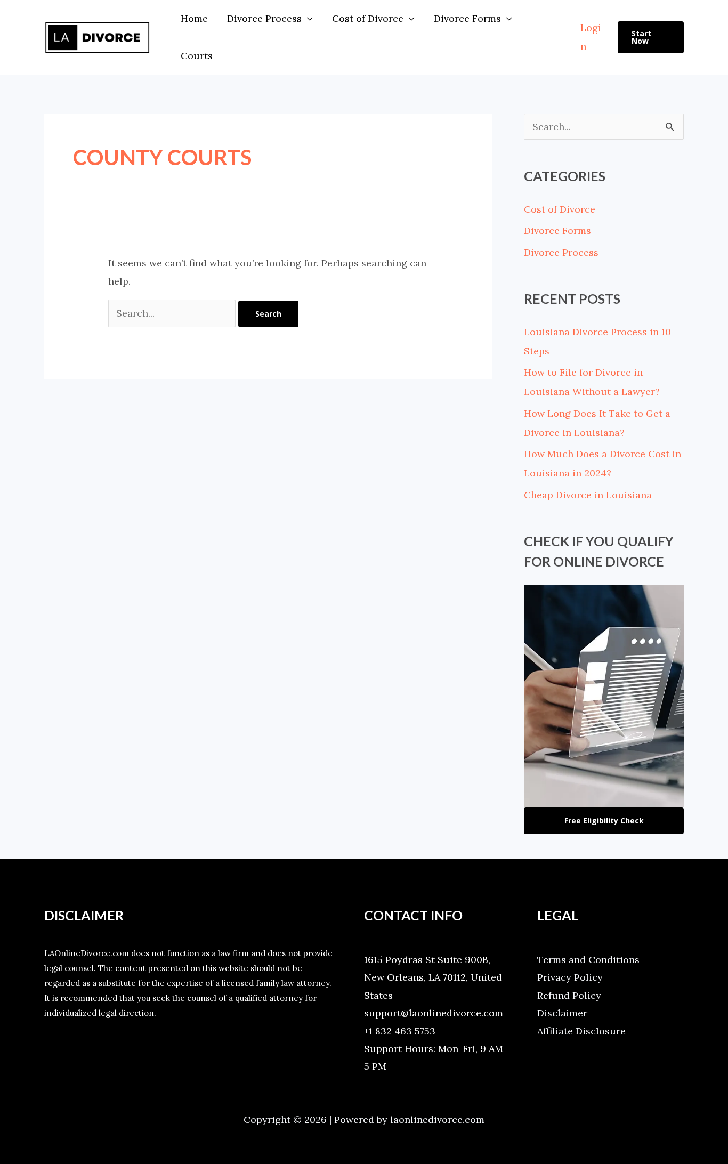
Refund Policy (569, 995)
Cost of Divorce (367, 18)
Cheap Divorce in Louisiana (588, 495)
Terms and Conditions (588, 959)
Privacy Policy (570, 977)
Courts (197, 56)
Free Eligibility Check (604, 820)
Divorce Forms (467, 18)
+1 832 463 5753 (399, 1031)
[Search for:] (173, 313)
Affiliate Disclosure (581, 1031)
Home (194, 18)
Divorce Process (264, 18)
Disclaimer (562, 1013)
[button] (651, 37)
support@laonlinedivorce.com (433, 1013)
